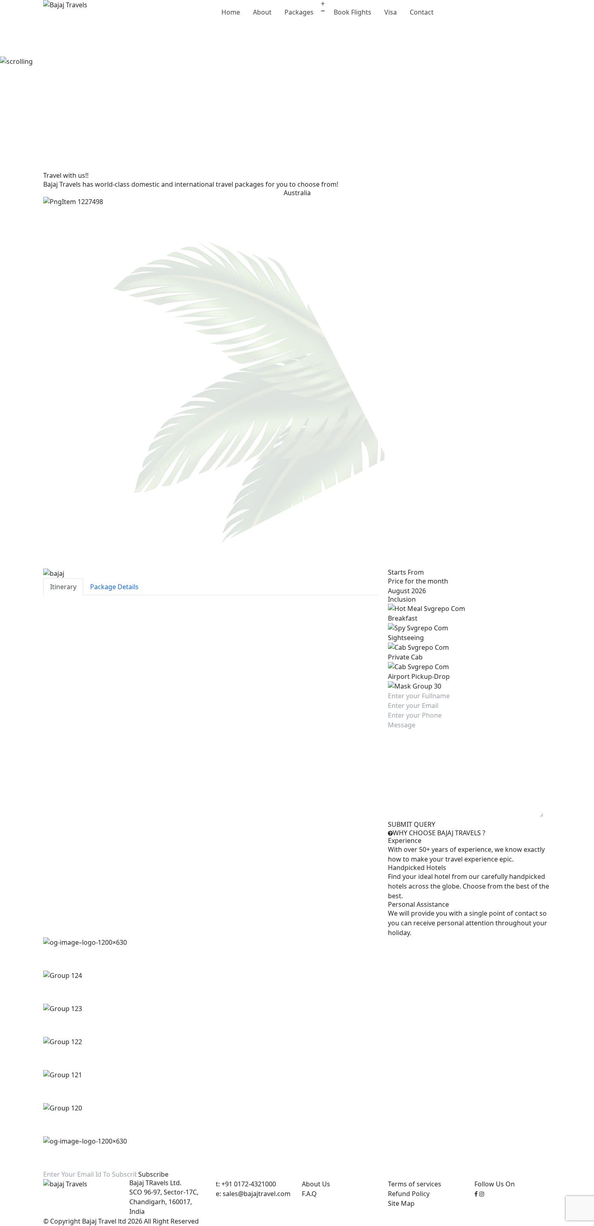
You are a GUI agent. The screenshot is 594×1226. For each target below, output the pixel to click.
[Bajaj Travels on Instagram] (481, 1193)
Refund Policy (409, 1193)
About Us (316, 1184)
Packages (299, 12)
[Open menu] (322, 7)
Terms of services (414, 1184)
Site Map (401, 1203)
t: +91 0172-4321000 (246, 1184)
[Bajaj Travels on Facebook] (476, 1193)
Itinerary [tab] (63, 586)
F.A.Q (309, 1193)
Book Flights (352, 12)
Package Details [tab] (114, 586)
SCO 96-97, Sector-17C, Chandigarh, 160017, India (163, 1202)
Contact (422, 12)
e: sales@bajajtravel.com (253, 1193)
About (262, 12)
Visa (390, 12)
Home (230, 12)
